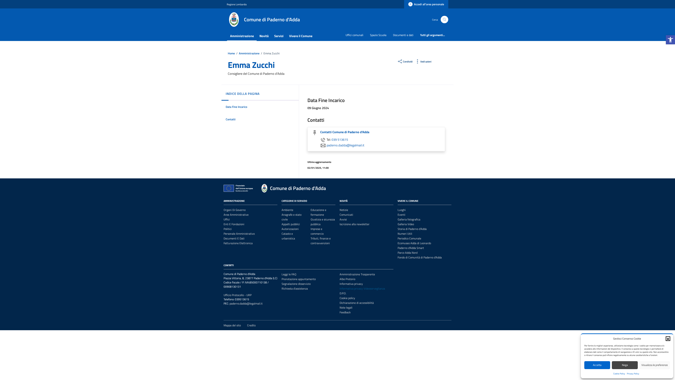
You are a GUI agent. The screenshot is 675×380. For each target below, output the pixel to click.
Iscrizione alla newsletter (354, 224)
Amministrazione (242, 36)
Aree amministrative (236, 215)
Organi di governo (235, 210)
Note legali (346, 307)
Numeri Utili (405, 234)
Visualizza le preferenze (654, 365)
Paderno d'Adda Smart (411, 248)
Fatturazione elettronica (238, 243)
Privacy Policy (633, 373)
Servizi (279, 36)
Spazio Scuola (378, 35)
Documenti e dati (403, 35)
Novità (264, 36)
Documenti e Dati (234, 238)
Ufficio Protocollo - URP (238, 295)
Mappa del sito (232, 325)
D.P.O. (343, 293)
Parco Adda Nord (407, 253)
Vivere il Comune (300, 36)
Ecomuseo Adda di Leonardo (414, 243)
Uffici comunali (354, 35)
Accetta (597, 365)
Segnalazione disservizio (296, 284)
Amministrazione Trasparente (357, 274)
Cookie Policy (619, 373)
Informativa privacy (351, 284)
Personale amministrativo (239, 234)
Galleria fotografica (409, 219)
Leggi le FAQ (289, 274)
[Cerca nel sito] (444, 19)
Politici (228, 229)
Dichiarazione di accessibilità (357, 303)
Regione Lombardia (237, 4)
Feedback (345, 312)
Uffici (227, 219)
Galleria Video (406, 224)
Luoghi (402, 210)
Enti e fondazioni (234, 224)
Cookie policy (347, 298)
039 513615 (340, 139)
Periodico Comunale (409, 238)
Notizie (344, 210)
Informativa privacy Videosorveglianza (362, 288)
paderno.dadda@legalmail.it (345, 145)
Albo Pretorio (347, 279)
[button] (670, 39)
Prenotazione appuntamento (299, 279)
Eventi (401, 215)
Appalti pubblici (291, 224)
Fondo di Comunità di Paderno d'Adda (420, 257)
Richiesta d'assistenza (295, 288)
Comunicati (346, 215)
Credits (251, 325)
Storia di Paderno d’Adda (412, 229)
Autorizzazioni (290, 229)
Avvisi (343, 219)
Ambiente (287, 210)
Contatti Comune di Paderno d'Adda (344, 132)
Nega (625, 365)
